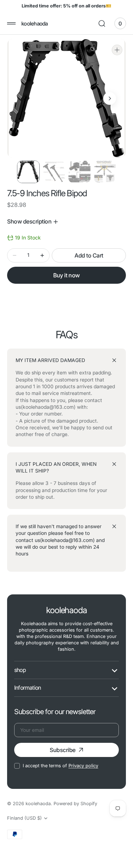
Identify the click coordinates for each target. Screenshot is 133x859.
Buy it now (66, 275)
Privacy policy (83, 765)
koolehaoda (38, 803)
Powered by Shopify (75, 803)
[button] (11, 23)
